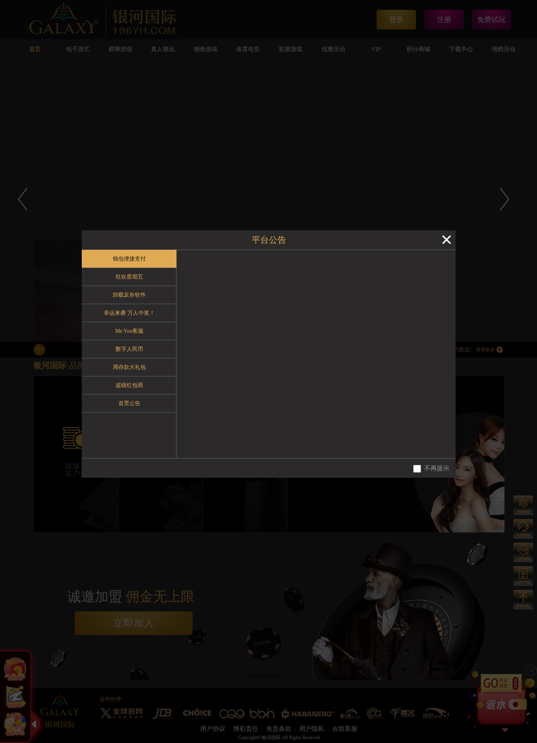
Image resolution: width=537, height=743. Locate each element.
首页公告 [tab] (129, 403)
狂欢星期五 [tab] (129, 277)
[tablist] (129, 354)
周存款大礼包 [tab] (129, 367)
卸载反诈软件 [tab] (129, 295)
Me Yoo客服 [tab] (129, 331)
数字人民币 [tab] (129, 349)
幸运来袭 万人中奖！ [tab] (129, 313)
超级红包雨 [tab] (129, 385)
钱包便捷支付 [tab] (129, 259)
